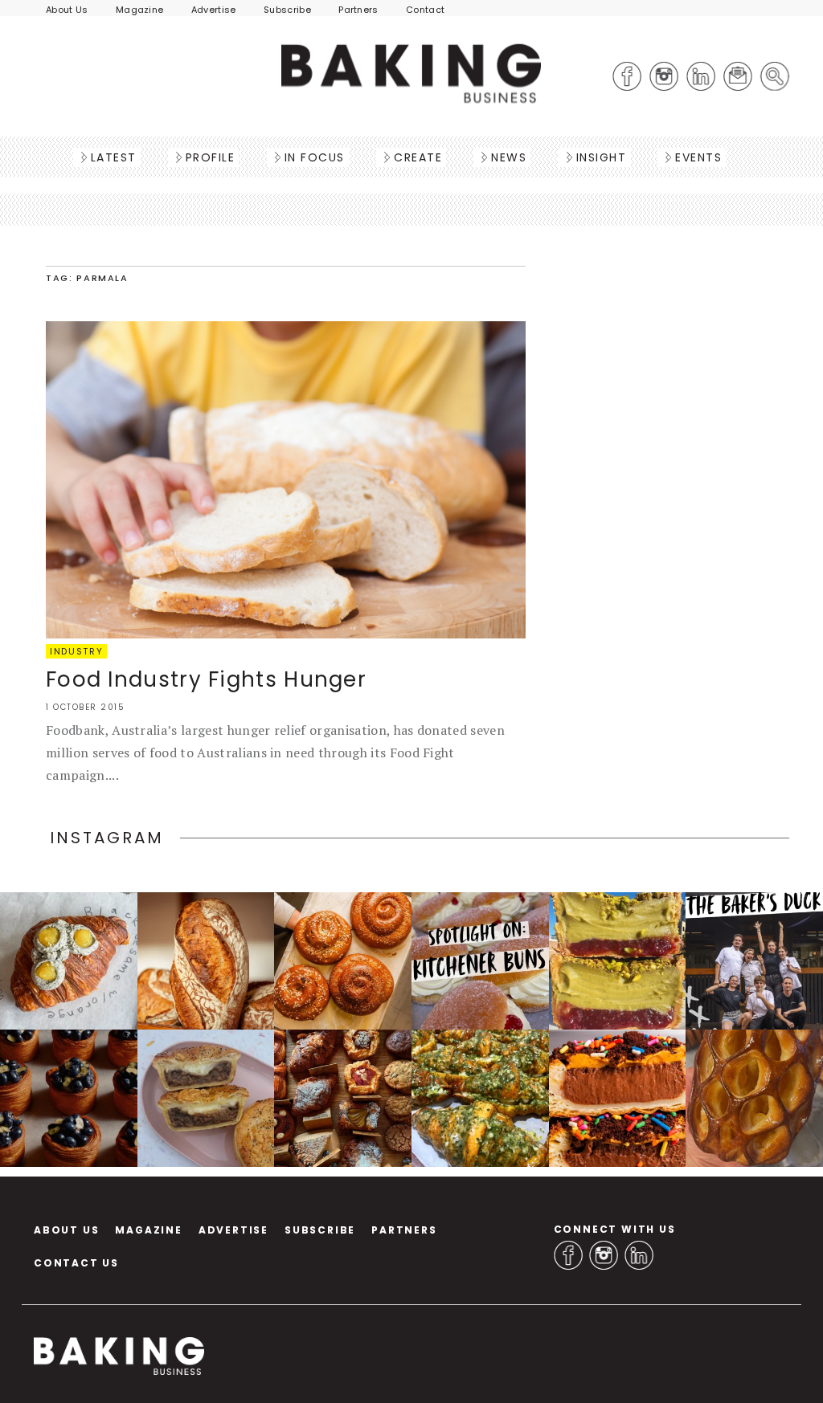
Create (418, 157)
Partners (358, 9)
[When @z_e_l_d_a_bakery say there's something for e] (343, 1098)
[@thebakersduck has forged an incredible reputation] (754, 961)
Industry (76, 651)
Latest (114, 157)
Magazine (140, 9)
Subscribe (287, 9)
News (508, 157)
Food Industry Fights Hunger (206, 679)
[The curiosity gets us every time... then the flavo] (68, 961)
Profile (210, 157)
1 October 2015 (85, 707)
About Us (67, 9)
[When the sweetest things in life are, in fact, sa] (480, 1098)
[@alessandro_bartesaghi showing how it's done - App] (754, 1098)
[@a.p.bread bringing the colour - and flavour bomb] (617, 961)
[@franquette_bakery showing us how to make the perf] (206, 961)
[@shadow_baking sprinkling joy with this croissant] (617, 1098)
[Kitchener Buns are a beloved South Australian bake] (480, 961)
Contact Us (76, 1263)
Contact (425, 9)
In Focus (315, 157)
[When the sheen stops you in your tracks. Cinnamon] (343, 961)
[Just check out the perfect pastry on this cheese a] (206, 1098)
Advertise (213, 9)
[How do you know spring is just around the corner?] (68, 1098)
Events (698, 157)
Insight (601, 157)
